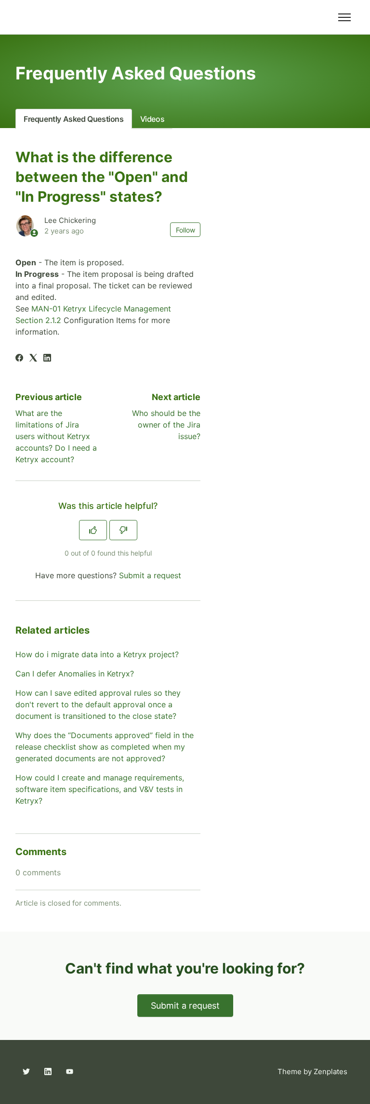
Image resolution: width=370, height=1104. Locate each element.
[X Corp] (33, 359)
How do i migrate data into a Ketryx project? (97, 654)
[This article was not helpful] (123, 530)
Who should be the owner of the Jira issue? (166, 424)
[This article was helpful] (93, 530)
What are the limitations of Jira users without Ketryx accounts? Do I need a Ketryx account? (56, 436)
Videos (152, 119)
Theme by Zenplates (312, 1071)
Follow (185, 230)
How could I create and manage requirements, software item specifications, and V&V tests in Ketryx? (99, 789)
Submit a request (150, 575)
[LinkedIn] (47, 359)
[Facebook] (19, 359)
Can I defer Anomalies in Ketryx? (74, 673)
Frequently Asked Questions (74, 119)
